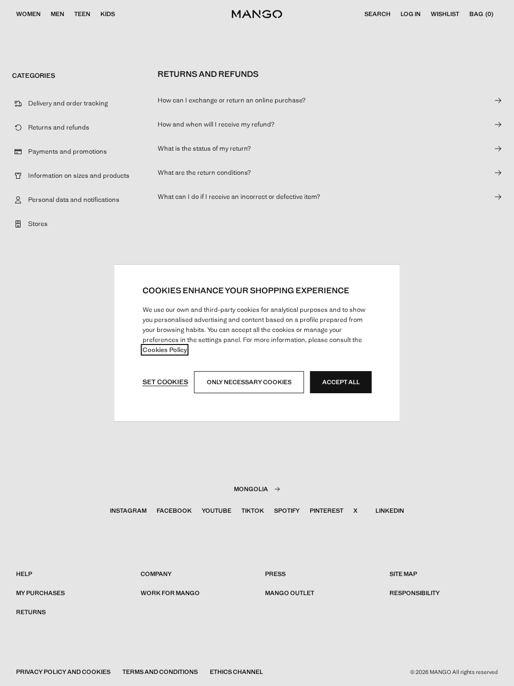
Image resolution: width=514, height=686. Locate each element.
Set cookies (165, 382)
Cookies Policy (165, 350)
